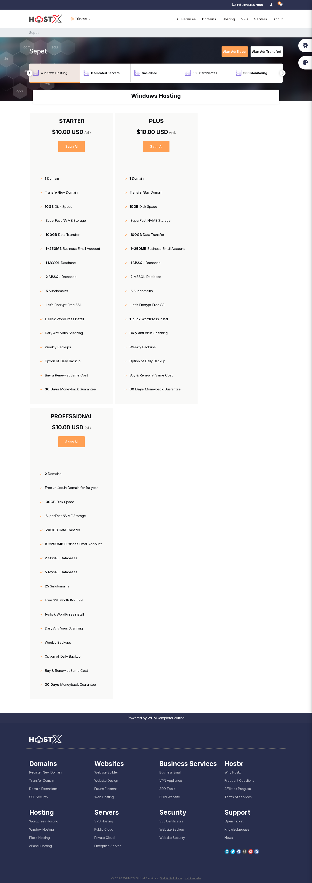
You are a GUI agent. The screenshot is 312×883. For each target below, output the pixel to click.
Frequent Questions (239, 780)
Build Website (169, 797)
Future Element (105, 789)
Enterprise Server (107, 846)
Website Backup (171, 829)
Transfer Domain (41, 780)
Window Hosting (41, 829)
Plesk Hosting (39, 838)
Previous (29, 73)
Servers (260, 19)
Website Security (172, 838)
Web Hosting (104, 797)
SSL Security (38, 797)
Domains (209, 19)
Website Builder (106, 772)
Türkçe (81, 19)
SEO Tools (167, 789)
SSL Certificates (171, 821)
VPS (244, 19)
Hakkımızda (193, 878)
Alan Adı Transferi (266, 51)
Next (283, 73)
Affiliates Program (238, 789)
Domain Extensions (43, 789)
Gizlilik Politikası (171, 878)
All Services (186, 19)
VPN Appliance (170, 780)
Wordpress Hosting (43, 821)
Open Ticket (234, 821)
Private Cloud (104, 838)
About (278, 19)
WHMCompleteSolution (166, 718)
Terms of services (238, 797)
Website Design (106, 780)
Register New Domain (45, 772)
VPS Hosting (103, 821)
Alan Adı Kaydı (234, 51)
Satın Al (71, 146)
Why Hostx (233, 772)
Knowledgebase (237, 829)
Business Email (170, 772)
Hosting (228, 19)
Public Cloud (103, 829)
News (229, 838)
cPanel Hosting (40, 846)
